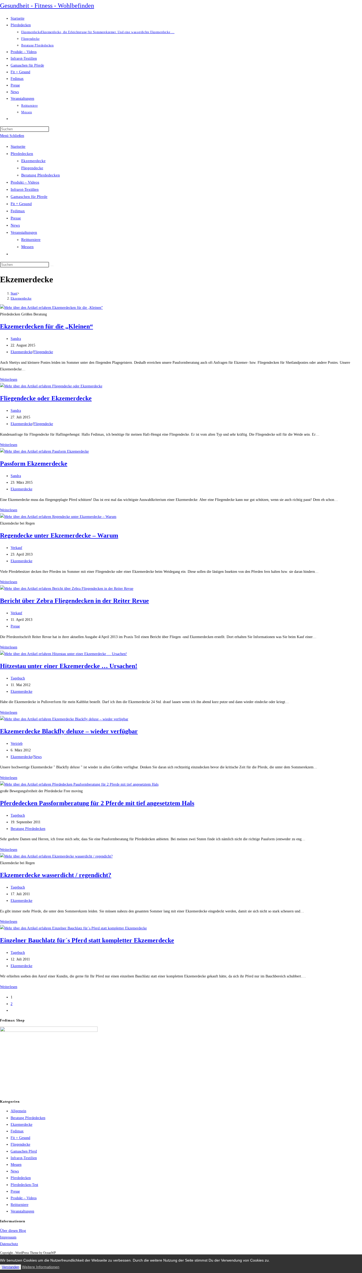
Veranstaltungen (24, 232)
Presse (16, 218)
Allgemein (18, 1111)
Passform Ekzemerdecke (33, 463)
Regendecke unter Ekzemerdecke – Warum (59, 535)
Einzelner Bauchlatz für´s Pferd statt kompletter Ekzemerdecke (87, 940)
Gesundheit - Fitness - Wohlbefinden (47, 5)
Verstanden (10, 1267)
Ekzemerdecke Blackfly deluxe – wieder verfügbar (69, 731)
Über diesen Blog (13, 1231)
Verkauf (16, 548)
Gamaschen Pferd (24, 1151)
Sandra (16, 339)
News (15, 225)
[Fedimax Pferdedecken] (49, 1031)
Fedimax (18, 211)
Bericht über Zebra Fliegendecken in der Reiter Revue (74, 600)
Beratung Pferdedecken (40, 175)
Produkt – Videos (25, 182)
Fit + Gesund (21, 204)
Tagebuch (18, 678)
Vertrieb (17, 744)
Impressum (8, 1237)
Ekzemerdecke (33, 161)
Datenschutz (9, 1244)
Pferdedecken (22, 153)
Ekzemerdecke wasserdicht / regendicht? (55, 875)
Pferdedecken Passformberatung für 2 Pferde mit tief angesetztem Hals (97, 803)
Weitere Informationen (40, 1267)
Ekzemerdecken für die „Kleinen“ (46, 326)
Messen (27, 247)
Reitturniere (31, 239)
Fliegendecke (32, 168)
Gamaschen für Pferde (29, 196)
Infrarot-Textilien (25, 189)
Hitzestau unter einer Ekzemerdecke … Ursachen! (68, 666)
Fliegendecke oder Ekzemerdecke (46, 398)
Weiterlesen (8, 380)
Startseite (18, 146)
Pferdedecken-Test (24, 1185)
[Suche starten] (52, 265)
